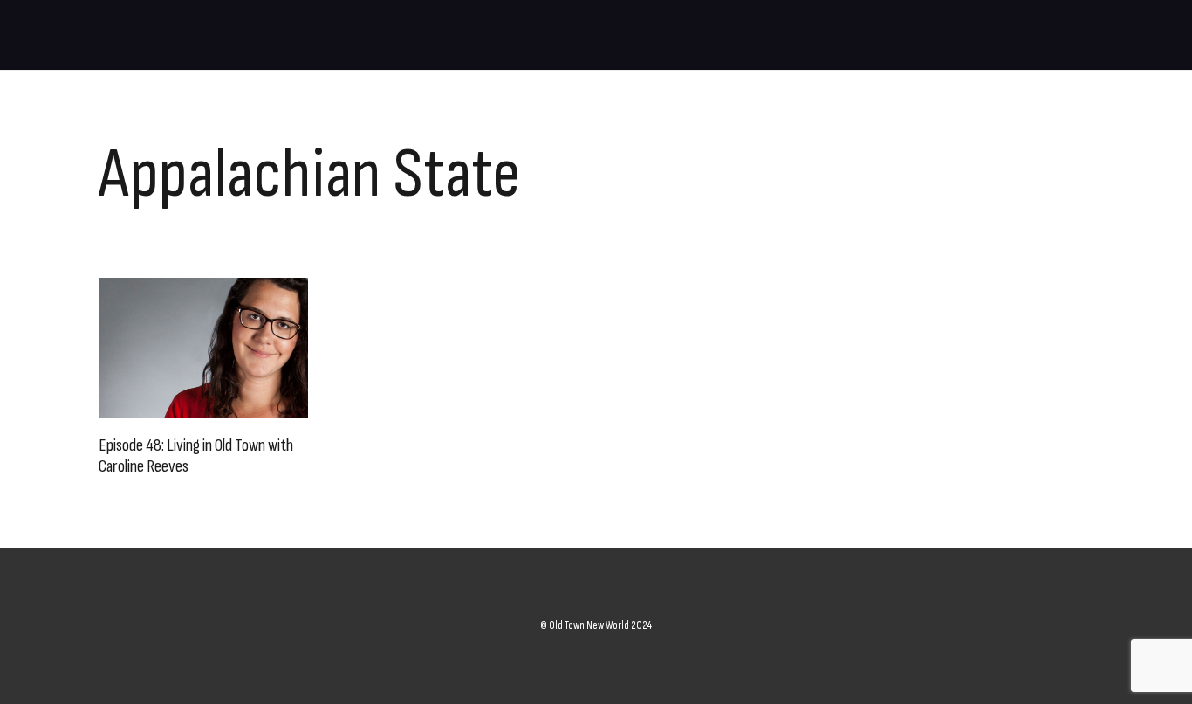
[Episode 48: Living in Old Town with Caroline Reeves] (203, 348)
